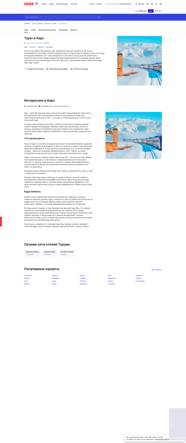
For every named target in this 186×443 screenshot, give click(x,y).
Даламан (111, 284)
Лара (110, 275)
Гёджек (138, 278)
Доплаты (32, 47)
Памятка (41, 47)
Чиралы (110, 281)
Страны (44, 4)
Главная (27, 23)
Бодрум (54, 275)
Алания (26, 284)
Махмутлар (112, 278)
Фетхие (26, 278)
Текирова (139, 275)
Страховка (49, 47)
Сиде (26, 281)
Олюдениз (28, 275)
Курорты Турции (50, 23)
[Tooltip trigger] (147, 4)
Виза (26, 47)
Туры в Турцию (37, 23)
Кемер (82, 275)
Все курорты (157, 270)
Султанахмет (140, 281)
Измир (54, 284)
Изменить (158, 11)
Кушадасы (83, 284)
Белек (54, 281)
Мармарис (55, 278)
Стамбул (83, 278)
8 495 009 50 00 (118, 4)
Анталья (83, 281)
